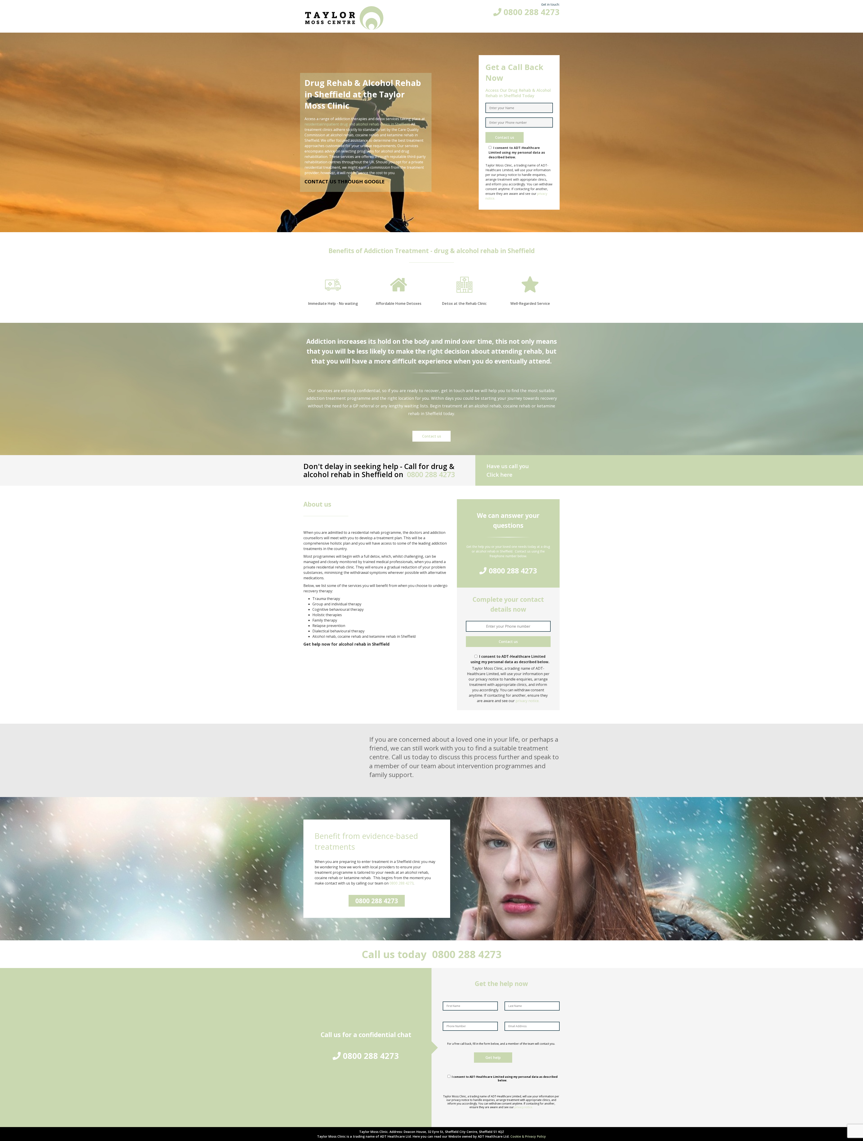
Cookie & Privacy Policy (528, 1136)
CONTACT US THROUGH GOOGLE (345, 181)
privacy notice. (527, 700)
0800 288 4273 (532, 12)
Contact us (431, 436)
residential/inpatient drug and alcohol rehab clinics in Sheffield (357, 124)
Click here (499, 474)
